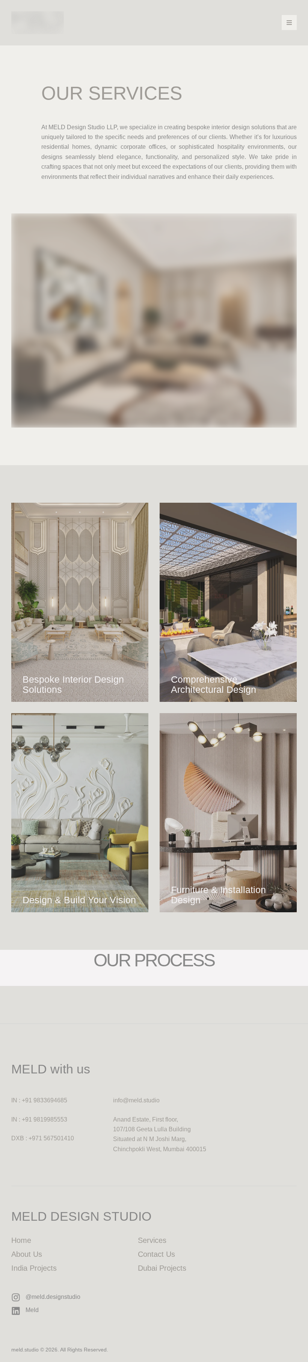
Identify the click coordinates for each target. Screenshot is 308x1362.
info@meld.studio (136, 1100)
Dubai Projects (162, 1268)
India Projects (34, 1268)
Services (152, 1240)
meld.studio (25, 1350)
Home (21, 1240)
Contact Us (156, 1254)
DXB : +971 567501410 (42, 1138)
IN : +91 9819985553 (39, 1119)
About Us (26, 1254)
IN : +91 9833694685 (39, 1100)
